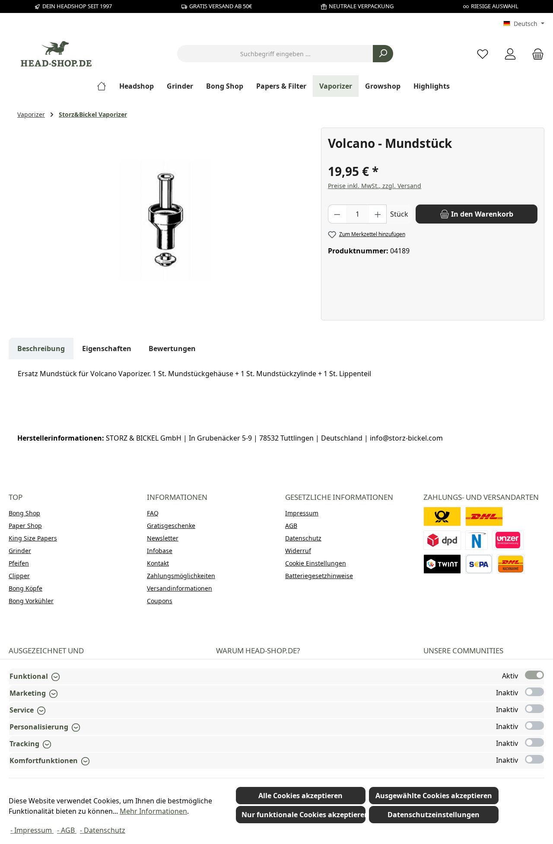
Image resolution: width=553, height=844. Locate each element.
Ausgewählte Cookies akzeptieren (433, 795)
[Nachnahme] (510, 564)
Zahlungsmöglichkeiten (181, 576)
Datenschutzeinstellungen (434, 814)
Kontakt (158, 563)
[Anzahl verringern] (337, 214)
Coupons (159, 601)
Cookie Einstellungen (315, 563)
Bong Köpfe (25, 588)
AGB (291, 525)
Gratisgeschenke (171, 525)
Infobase (159, 551)
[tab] (41, 348)
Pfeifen (19, 563)
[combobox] (275, 53)
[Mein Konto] (510, 54)
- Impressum (32, 830)
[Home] (105, 86)
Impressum (301, 513)
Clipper (19, 576)
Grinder (20, 551)
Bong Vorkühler (31, 601)
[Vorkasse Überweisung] (479, 564)
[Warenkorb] (535, 54)
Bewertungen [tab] (172, 348)
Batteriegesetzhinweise (319, 576)
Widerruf (298, 551)
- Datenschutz (102, 830)
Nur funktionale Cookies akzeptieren (303, 814)
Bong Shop (24, 513)
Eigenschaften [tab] (106, 348)
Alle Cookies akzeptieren (300, 795)
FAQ (153, 513)
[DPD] (442, 540)
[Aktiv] (534, 675)
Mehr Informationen (153, 811)
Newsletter (162, 538)
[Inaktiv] (534, 691)
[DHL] (484, 516)
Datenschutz (303, 538)
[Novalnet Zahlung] (476, 540)
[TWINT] (442, 564)
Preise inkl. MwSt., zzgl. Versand (374, 186)
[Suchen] (383, 53)
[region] (165, 220)
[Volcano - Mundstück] (164, 220)
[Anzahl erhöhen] (378, 214)
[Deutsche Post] (442, 516)
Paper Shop (25, 525)
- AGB (66, 830)
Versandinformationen (179, 588)
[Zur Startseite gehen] (56, 54)
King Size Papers (33, 538)
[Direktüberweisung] (508, 540)
